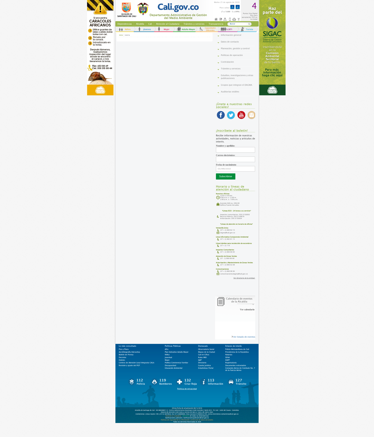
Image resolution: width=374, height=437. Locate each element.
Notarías (228, 355)
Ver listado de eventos (244, 337)
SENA (227, 357)
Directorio (202, 363)
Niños (128, 29)
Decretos (122, 357)
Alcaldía (140, 24)
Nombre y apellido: (226, 145)
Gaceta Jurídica (204, 365)
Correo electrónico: (226, 155)
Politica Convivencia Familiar (176, 363)
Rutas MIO (202, 357)
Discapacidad (170, 365)
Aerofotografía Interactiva (129, 352)
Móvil (230, 19)
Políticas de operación (232, 55)
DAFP (227, 360)
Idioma (221, 19)
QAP (200, 360)
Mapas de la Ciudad (206, 352)
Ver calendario (247, 309)
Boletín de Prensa (126, 355)
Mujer (166, 29)
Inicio (216, 19)
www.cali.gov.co (134, 9)
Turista (249, 29)
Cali (150, 24)
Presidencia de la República (237, 352)
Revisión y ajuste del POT (129, 365)
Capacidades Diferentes (210, 29)
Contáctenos (234, 19)
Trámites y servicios (194, 24)
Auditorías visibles (230, 91)
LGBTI (229, 29)
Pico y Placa (124, 349)
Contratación (227, 62)
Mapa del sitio (225, 19)
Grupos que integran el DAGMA (236, 85)
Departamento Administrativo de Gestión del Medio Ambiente (178, 16)
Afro (166, 349)
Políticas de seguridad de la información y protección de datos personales (187, 420)
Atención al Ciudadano (167, 24)
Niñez (167, 355)
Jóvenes (147, 29)
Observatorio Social (206, 349)
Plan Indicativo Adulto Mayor (176, 352)
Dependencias (124, 24)
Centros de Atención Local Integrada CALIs (136, 363)
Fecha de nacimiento (227, 164)
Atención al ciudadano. (173, 416)
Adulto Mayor (188, 29)
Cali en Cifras (203, 355)
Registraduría (231, 363)
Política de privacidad (187, 389)
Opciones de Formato (239, 19)
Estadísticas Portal (205, 368)
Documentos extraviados (235, 365)
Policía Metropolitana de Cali (237, 349)
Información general (231, 35)
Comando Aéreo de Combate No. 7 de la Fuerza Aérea (240, 369)
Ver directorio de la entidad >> (245, 278)
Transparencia (216, 24)
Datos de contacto (230, 42)
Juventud (168, 357)
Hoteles (122, 360)
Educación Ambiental (173, 368)
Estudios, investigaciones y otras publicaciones (237, 76)
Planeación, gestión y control (235, 48)
